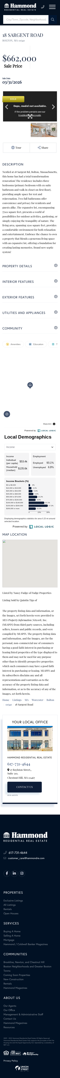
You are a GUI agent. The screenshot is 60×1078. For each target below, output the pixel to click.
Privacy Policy (11, 1060)
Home (5, 700)
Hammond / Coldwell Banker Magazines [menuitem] (26, 944)
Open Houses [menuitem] (11, 913)
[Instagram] (22, 873)
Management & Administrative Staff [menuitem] (23, 1014)
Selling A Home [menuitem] (12, 935)
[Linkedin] (14, 873)
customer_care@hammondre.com (26, 858)
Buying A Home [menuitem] (12, 931)
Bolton (50, 700)
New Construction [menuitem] (14, 979)
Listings (17, 700)
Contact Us (24, 787)
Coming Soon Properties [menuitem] (17, 975)
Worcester (37, 700)
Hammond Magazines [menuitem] (15, 988)
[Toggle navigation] (52, 7)
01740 (9, 704)
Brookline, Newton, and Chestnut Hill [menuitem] (24, 962)
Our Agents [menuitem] (10, 1005)
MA (26, 700)
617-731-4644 (42, 7)
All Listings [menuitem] (10, 905)
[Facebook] (7, 873)
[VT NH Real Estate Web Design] (30, 1068)
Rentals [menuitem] (8, 909)
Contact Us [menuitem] (10, 1018)
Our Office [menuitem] (9, 1010)
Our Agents (12, 795)
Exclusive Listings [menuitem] (13, 900)
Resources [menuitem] (9, 1027)
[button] (52, 19)
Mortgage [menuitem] (9, 940)
